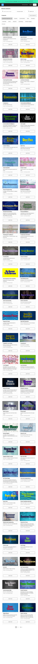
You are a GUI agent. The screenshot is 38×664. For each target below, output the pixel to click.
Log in (35, 4)
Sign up (30, 4)
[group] (19, 20)
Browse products (25, 4)
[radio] (7, 18)
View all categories (33, 15)
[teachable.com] (15, 1)
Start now (30, 1)
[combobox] (20, 11)
